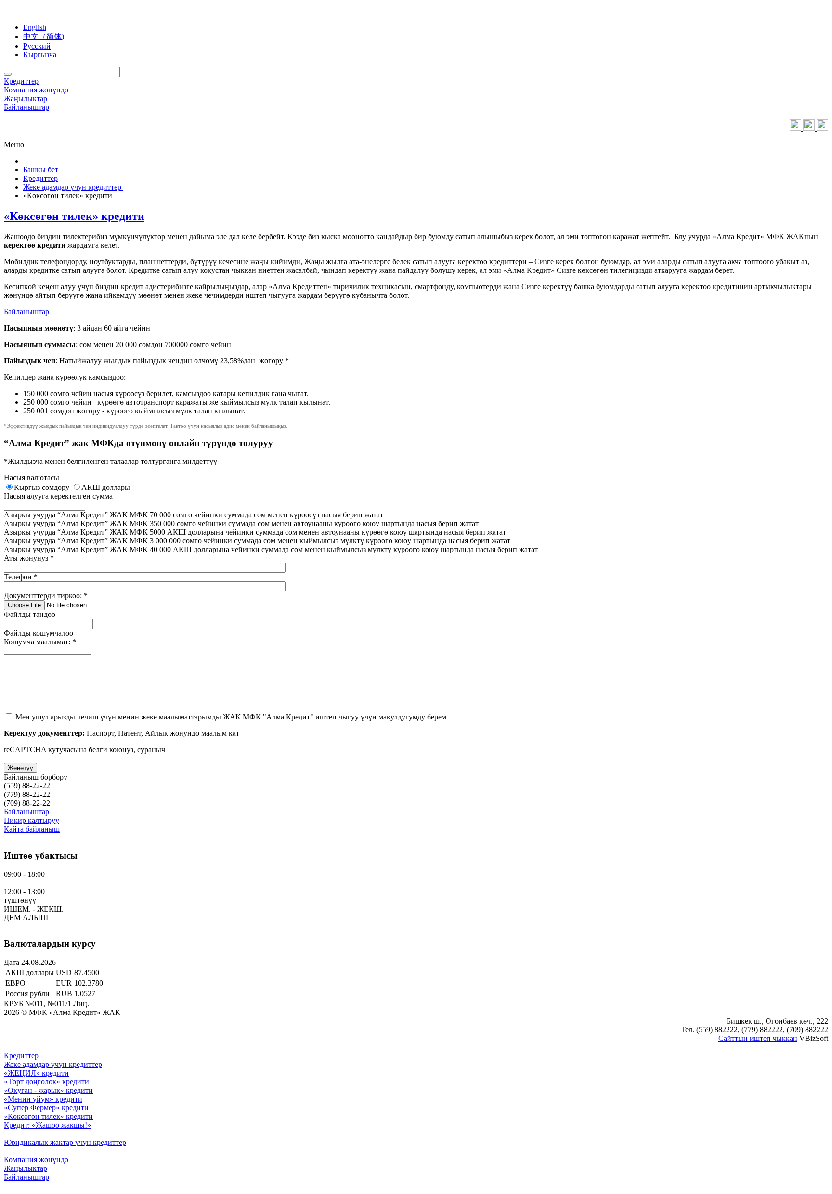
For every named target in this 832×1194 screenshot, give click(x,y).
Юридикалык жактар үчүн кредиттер (65, 1142)
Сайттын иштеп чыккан (757, 1038)
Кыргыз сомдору (42, 487)
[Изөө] (8, 74)
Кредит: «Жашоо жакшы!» (47, 1125)
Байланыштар (26, 107)
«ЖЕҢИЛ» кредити (36, 1073)
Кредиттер (21, 81)
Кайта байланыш (32, 829)
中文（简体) (43, 36)
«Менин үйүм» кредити (43, 1099)
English (34, 27)
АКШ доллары (105, 487)
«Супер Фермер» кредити (46, 1108)
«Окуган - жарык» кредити (48, 1090)
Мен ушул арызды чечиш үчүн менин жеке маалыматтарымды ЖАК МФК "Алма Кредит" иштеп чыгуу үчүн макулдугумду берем (230, 717)
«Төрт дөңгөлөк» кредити (46, 1082)
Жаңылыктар (25, 98)
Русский (37, 46)
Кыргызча (39, 55)
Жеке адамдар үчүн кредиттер (53, 1064)
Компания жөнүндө (36, 90)
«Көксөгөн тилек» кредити (74, 216)
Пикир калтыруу (31, 820)
